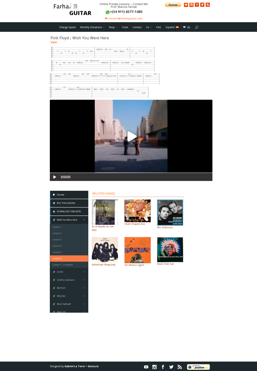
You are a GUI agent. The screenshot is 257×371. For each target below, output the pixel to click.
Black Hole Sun (165, 263)
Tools (125, 27)
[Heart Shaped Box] (137, 220)
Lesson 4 (57, 245)
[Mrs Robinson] (170, 223)
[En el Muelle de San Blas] (105, 223)
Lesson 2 (57, 233)
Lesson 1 (57, 226)
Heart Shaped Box (134, 223)
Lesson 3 (57, 239)
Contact (137, 27)
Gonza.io (93, 366)
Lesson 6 (57, 258)
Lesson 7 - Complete (63, 264)
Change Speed (67, 27)
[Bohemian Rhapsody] (105, 261)
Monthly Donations (91, 27)
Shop (112, 27)
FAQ (158, 27)
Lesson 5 (57, 252)
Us (147, 27)
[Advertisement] (201, 242)
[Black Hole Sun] (170, 260)
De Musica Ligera (134, 265)
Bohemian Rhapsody (103, 264)
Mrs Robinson (165, 227)
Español (170, 27)
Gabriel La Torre (75, 366)
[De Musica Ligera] (137, 261)
